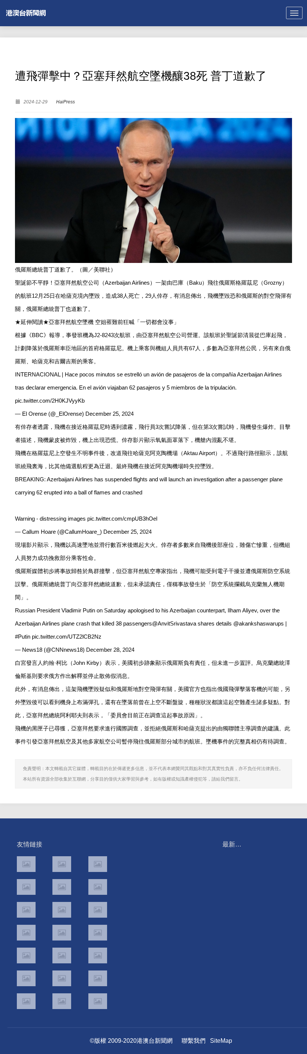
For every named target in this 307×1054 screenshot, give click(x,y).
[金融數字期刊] (97, 955)
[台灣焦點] (61, 933)
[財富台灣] (26, 955)
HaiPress (65, 102)
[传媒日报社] (26, 978)
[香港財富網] (61, 955)
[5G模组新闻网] (61, 1001)
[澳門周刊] (26, 910)
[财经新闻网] (61, 978)
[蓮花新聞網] (97, 887)
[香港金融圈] (26, 864)
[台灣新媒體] (26, 933)
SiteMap (221, 1041)
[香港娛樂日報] (97, 933)
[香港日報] (61, 864)
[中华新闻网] (97, 978)
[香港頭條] (97, 864)
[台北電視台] (97, 910)
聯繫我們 (194, 1041)
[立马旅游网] (26, 1001)
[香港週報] (26, 887)
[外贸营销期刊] (97, 1001)
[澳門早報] (61, 887)
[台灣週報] (61, 910)
